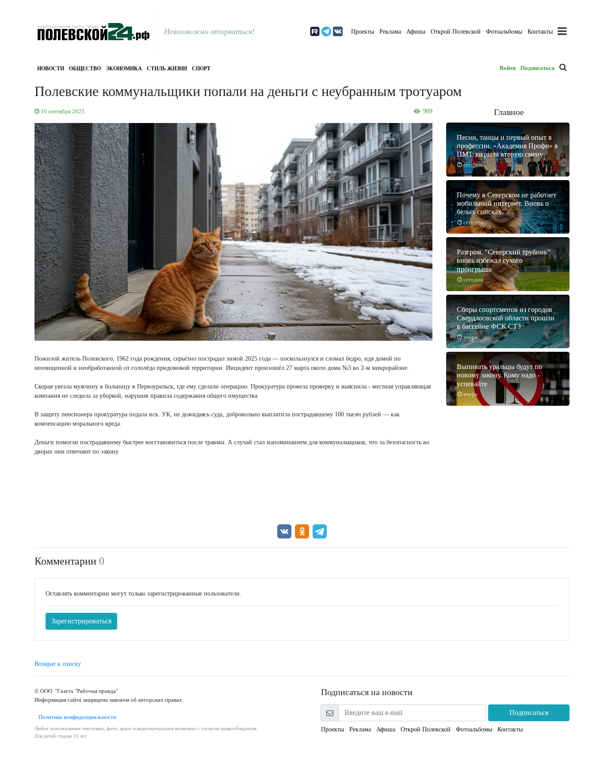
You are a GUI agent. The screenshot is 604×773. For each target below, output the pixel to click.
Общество (85, 68)
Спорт (201, 68)
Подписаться (537, 68)
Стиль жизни (167, 68)
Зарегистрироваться (81, 621)
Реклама (390, 31)
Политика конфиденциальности (75, 717)
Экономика (124, 68)
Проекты (362, 31)
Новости (50, 68)
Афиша (415, 31)
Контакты (540, 31)
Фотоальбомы (504, 31)
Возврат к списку (57, 664)
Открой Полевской (456, 31)
